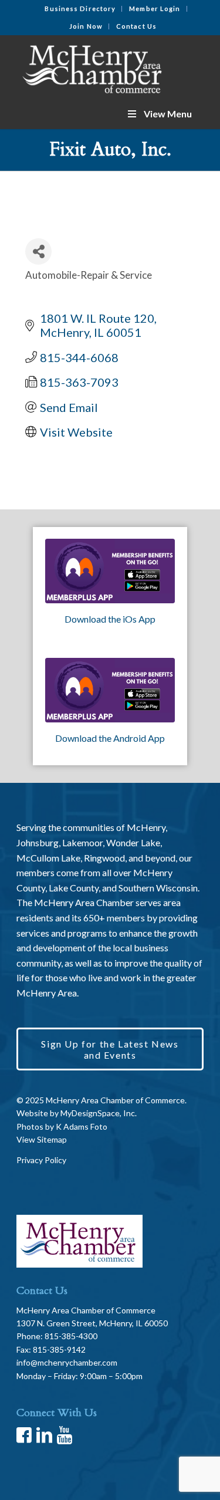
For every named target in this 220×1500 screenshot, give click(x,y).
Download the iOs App (110, 618)
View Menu (168, 113)
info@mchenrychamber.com (66, 1362)
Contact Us (136, 26)
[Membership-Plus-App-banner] (110, 571)
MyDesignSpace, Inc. (98, 1113)
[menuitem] (80, 9)
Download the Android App (110, 738)
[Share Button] (38, 251)
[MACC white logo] (91, 67)
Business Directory (80, 8)
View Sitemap (41, 1139)
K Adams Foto (81, 1126)
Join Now (86, 26)
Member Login (154, 8)
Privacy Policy (41, 1160)
